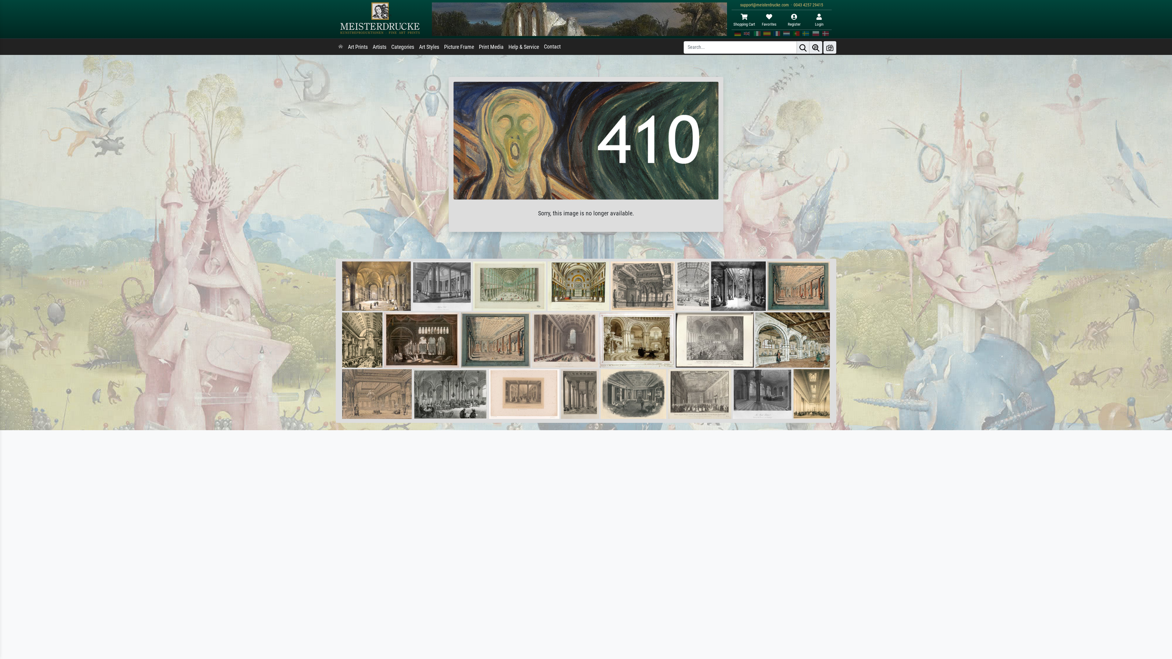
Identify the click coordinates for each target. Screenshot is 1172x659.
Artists (379, 47)
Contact (552, 47)
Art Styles (429, 47)
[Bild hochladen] (829, 47)
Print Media (491, 47)
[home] (340, 47)
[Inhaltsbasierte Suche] (815, 47)
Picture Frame (459, 47)
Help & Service (523, 47)
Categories (402, 47)
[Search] (803, 47)
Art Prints (358, 47)
